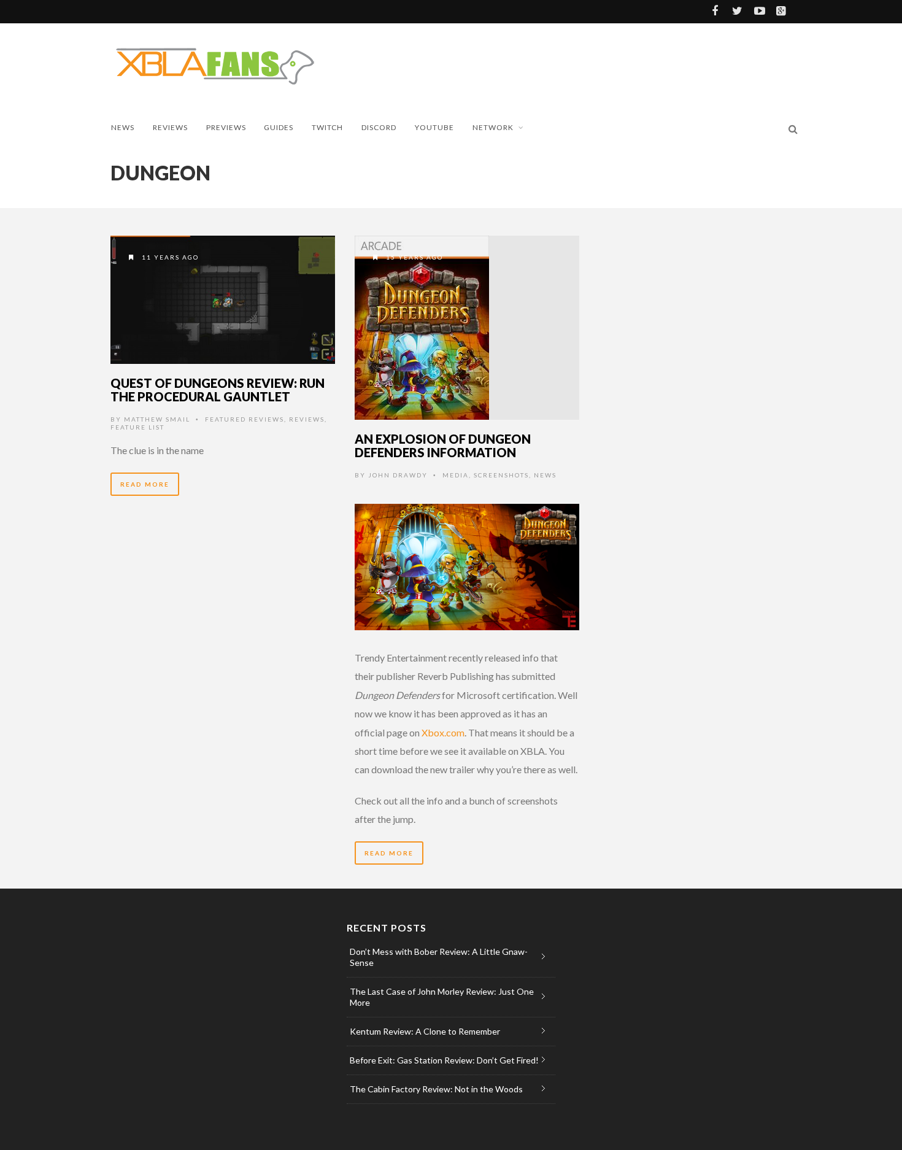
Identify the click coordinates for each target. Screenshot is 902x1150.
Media (455, 475)
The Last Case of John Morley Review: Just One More (442, 997)
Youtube (434, 127)
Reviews (170, 127)
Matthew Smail (157, 419)
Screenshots (501, 475)
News (122, 127)
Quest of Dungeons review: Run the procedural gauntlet (217, 390)
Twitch (327, 127)
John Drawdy (398, 475)
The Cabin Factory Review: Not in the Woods (436, 1089)
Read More (144, 484)
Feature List (137, 427)
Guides (278, 127)
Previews (226, 127)
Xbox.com (443, 732)
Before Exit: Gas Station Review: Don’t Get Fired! (444, 1060)
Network (493, 127)
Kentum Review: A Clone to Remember (425, 1031)
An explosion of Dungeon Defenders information (443, 445)
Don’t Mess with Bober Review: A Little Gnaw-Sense (439, 957)
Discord (378, 127)
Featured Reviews (244, 419)
